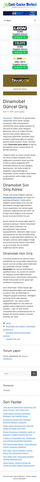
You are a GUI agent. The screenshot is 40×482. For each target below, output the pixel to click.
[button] (35, 21)
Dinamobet (7, 118)
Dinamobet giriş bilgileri (15, 326)
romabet (6, 390)
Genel (8, 323)
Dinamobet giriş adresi (13, 198)
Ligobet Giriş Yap (13, 339)
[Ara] (34, 373)
